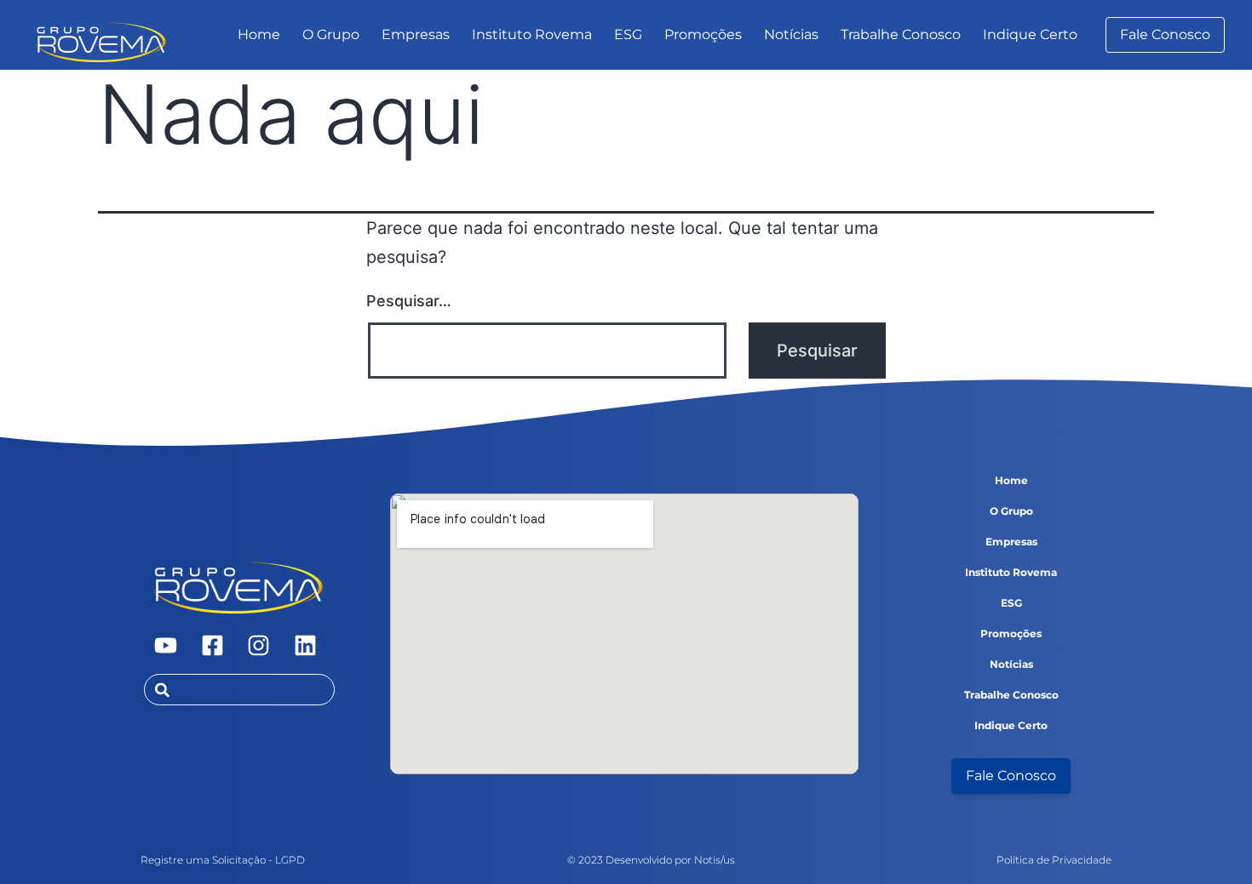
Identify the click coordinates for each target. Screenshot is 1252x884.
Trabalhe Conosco (901, 34)
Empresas (416, 34)
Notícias (791, 34)
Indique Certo (1030, 34)
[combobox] (239, 689)
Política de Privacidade (1053, 859)
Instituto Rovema (532, 34)
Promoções (703, 34)
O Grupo (330, 34)
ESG (628, 34)
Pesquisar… (408, 301)
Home (259, 34)
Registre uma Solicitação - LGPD (223, 859)
